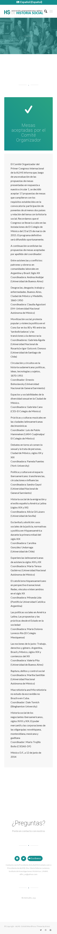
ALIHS (17, 926)
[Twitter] (40, 930)
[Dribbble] (45, 930)
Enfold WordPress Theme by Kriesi (35, 926)
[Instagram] (50, 930)
